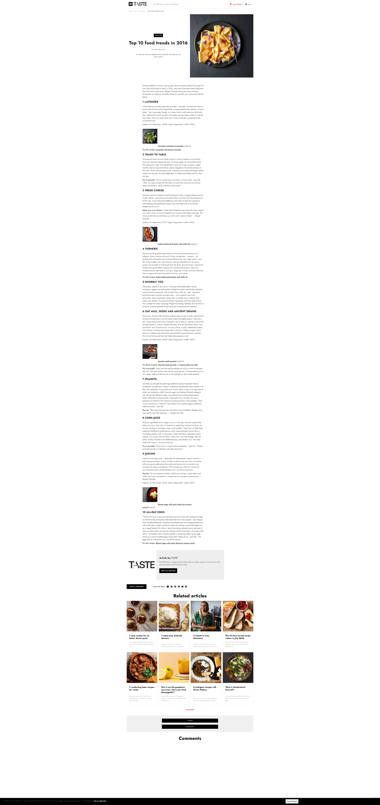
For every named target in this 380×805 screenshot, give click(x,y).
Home (130, 11)
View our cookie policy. (100, 801)
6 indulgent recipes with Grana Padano (204, 688)
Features (142, 11)
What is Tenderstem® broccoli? (235, 688)
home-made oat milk (189, 365)
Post (135, 11)
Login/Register (237, 4)
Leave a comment (136, 587)
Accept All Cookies (292, 801)
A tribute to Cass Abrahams (201, 637)
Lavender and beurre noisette (170, 146)
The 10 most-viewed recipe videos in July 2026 (238, 637)
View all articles (168, 571)
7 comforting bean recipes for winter (141, 688)
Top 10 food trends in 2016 (156, 11)
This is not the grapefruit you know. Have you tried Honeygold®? (173, 690)
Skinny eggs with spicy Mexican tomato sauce (175, 543)
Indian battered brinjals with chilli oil (174, 244)
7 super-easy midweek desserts (171, 637)
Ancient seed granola (167, 361)
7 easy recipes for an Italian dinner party (139, 637)
